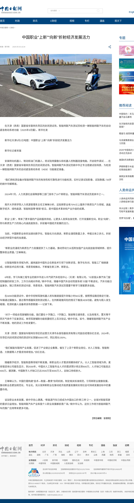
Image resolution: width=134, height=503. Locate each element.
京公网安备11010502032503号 (54, 473)
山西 (68, 452)
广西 (55, 455)
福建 (127, 452)
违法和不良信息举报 (50, 469)
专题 (122, 38)
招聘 (127, 445)
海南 (63, 455)
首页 (2, 21)
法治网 (80, 463)
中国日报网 (4, 28)
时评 (43, 445)
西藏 (103, 455)
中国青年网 (98, 460)
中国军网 (42, 463)
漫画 (102, 21)
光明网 (31, 463)
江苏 (111, 452)
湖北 (30, 455)
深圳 (128, 455)
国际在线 (75, 460)
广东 (47, 455)
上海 (103, 452)
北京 (44, 452)
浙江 (119, 452)
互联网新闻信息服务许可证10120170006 (75, 469)
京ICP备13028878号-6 (98, 473)
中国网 (65, 460)
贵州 (87, 455)
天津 (52, 452)
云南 (95, 455)
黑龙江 (93, 452)
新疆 (120, 455)
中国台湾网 (125, 460)
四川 (79, 455)
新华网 (55, 460)
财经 (67, 445)
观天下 (118, 21)
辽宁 (76, 452)
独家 (115, 445)
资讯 (35, 21)
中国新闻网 (55, 463)
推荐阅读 (125, 105)
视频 (72, 21)
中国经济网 (112, 460)
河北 (60, 452)
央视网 (86, 460)
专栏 (87, 21)
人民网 (45, 460)
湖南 (38, 455)
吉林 (84, 452)
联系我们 (13, 456)
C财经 (53, 21)
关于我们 (4, 456)
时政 (17, 21)
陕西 (111, 455)
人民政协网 (68, 463)
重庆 (71, 455)
